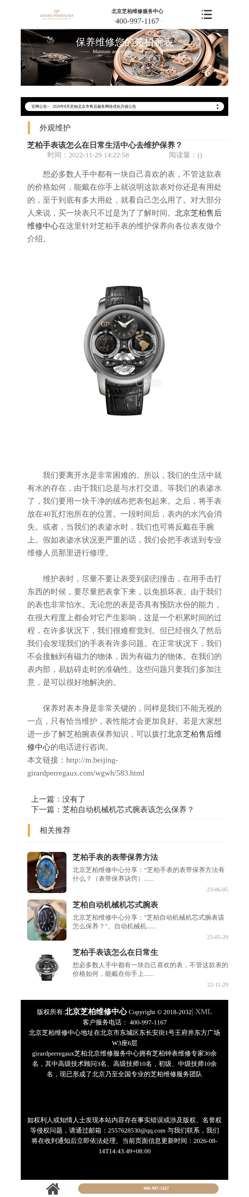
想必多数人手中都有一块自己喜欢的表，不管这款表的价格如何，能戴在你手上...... (150, 969)
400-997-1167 (137, 21)
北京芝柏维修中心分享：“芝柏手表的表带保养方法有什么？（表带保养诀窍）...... (149, 874)
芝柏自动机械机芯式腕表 (115, 905)
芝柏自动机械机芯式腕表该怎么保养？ (128, 809)
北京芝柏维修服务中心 (137, 11)
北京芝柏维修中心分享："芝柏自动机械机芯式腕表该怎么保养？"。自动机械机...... (148, 922)
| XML (202, 1011)
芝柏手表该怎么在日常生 (115, 952)
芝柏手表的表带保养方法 (115, 857)
